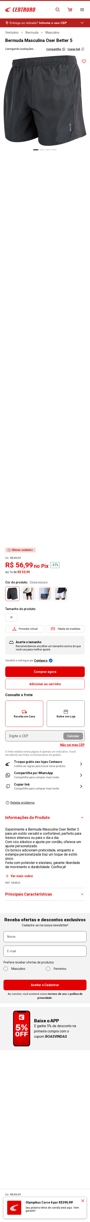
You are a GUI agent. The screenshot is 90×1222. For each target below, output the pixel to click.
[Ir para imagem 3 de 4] (48, 149)
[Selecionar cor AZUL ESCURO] (45, 594)
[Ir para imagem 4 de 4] (54, 149)
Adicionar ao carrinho (45, 684)
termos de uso (57, 994)
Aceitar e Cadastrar (45, 985)
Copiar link (74, 49)
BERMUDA (32, 32)
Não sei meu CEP (72, 745)
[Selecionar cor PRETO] (28, 594)
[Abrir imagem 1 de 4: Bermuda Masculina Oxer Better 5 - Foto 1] (45, 100)
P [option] (11, 617)
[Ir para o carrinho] (70, 9)
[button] (24, 714)
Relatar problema (22, 802)
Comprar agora (45, 671)
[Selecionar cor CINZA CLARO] (61, 594)
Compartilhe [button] (53, 49)
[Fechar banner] (83, 1200)
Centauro (41, 660)
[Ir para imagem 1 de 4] (35, 149)
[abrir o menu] (82, 9)
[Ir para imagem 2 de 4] (42, 149)
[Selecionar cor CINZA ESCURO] (12, 594)
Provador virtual (28, 628)
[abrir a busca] (57, 9)
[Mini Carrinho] (70, 9)
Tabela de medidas (68, 628)
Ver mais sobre (22, 876)
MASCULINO (52, 32)
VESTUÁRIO (12, 32)
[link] (45, 775)
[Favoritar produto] (84, 61)
